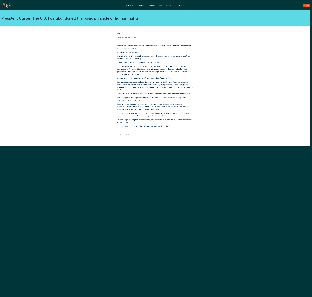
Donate (307, 5)
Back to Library (124, 134)
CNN (134, 48)
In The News (179, 5)
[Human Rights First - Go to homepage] (7, 5)
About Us (152, 5)
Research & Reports (166, 5)
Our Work (129, 5)
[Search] (300, 5)
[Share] (140, 18)
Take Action (141, 5)
